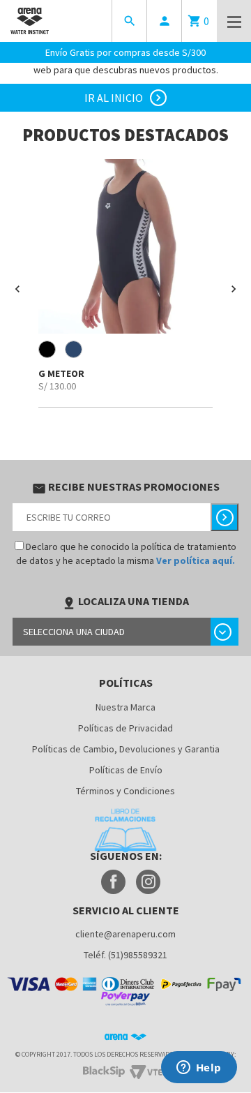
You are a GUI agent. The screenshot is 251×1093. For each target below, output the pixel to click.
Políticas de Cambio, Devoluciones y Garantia (126, 749)
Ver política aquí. (195, 560)
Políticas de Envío (125, 770)
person (165, 21)
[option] (125, 283)
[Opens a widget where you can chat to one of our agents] (198, 1068)
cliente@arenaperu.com (125, 934)
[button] (17, 289)
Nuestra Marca (125, 707)
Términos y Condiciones (125, 791)
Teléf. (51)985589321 (125, 955)
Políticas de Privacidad (125, 728)
